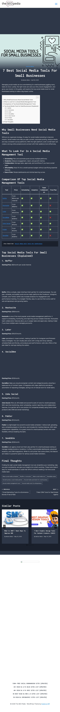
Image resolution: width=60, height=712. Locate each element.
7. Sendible (10, 119)
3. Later (9, 112)
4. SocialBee (10, 114)
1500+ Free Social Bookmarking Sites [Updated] (30, 683)
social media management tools (11, 483)
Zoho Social (6, 223)
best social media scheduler (10, 476)
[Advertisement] (30, 23)
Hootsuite (6, 205)
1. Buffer (9, 108)
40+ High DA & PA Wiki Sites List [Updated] (30, 690)
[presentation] (15, 518)
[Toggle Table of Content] (36, 97)
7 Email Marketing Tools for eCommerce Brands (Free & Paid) (15, 492)
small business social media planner (12, 479)
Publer (5, 229)
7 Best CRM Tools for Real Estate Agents (47, 492)
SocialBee (6, 217)
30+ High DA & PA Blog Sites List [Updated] (30, 687)
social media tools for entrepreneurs (32, 483)
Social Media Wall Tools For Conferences (28, 243)
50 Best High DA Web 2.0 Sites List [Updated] (30, 694)
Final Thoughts (8, 122)
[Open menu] (56, 4)
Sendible (5, 235)
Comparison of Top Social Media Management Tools (20, 104)
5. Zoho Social (11, 116)
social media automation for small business (36, 479)
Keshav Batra (26, 80)
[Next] (55, 526)
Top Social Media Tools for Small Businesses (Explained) (21, 106)
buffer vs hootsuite (25, 476)
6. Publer (9, 117)
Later (4, 211)
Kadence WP (45, 704)
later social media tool (39, 476)
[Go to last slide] (4, 526)
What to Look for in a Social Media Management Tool (20, 102)
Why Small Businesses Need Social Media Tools (18, 99)
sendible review (51, 476)
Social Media (30, 66)
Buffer (5, 198)
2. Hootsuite (10, 110)
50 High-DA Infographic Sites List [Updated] (30, 697)
